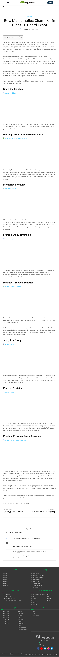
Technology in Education (37, 575)
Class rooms (35, 581)
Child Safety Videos (36, 587)
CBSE (33, 611)
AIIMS (33, 598)
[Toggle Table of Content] (20, 37)
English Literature (22, 629)
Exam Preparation (29, 16)
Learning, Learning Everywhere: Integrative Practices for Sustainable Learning (29, 551)
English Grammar (22, 627)
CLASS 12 (5, 585)
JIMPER (33, 602)
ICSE (33, 613)
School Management (37, 585)
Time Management (36, 579)
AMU (48, 596)
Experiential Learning (37, 577)
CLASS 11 (5, 583)
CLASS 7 (4, 575)
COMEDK (34, 604)
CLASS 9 (4, 579)
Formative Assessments (8, 598)
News (26, 654)
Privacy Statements (46, 654)
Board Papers (6, 594)
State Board (35, 615)
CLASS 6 (4, 573)
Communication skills (37, 583)
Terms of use (37, 654)
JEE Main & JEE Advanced (38, 594)
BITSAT (48, 600)
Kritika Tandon (27, 29)
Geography (20, 619)
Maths (19, 617)
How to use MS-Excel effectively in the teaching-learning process (27, 556)
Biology (19, 615)
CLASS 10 (5, 581)
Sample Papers (6, 596)
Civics (19, 625)
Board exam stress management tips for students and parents (26, 538)
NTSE (33, 600)
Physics (19, 611)
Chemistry (20, 613)
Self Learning (35, 573)
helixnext (7, 534)
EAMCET (49, 598)
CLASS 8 (4, 577)
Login (50, 2)
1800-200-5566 (43, 640)
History (19, 621)
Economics (20, 623)
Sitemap (30, 654)
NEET (33, 596)
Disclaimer (55, 654)
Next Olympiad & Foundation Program (11, 600)
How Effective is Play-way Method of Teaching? (23, 546)
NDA (48, 594)
